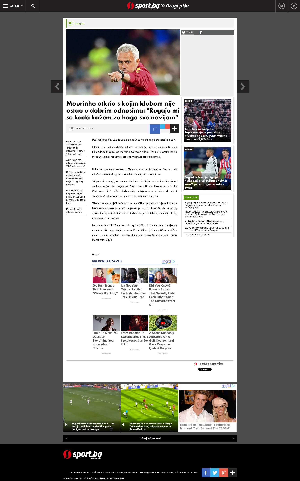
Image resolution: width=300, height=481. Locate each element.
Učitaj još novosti (150, 438)
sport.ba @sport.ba (210, 363)
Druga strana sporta (128, 472)
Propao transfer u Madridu (197, 234)
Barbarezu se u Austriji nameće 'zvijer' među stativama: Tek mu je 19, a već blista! (75, 147)
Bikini (195, 472)
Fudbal (188, 101)
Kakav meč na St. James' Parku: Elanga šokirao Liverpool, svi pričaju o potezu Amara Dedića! (151, 426)
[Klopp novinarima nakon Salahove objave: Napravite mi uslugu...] (243, 91)
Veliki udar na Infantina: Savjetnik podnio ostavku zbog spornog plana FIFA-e (204, 222)
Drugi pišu (177, 6)
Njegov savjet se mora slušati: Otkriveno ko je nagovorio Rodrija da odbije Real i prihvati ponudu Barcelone (206, 214)
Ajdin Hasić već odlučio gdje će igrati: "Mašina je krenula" (76, 163)
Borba (113, 472)
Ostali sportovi (147, 472)
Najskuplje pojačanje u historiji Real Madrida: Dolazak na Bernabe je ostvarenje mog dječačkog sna (206, 205)
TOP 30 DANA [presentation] (191, 198)
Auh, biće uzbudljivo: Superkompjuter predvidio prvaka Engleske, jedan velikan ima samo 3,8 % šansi (206, 134)
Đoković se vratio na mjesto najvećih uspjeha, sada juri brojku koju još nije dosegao (75, 178)
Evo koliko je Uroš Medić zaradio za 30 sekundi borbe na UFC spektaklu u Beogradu (207, 229)
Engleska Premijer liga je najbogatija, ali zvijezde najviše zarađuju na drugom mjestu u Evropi (206, 182)
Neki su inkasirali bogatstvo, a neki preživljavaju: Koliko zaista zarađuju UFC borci (76, 196)
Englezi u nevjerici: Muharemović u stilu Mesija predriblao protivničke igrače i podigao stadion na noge (93, 426)
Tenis (105, 472)
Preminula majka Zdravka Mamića (74, 210)
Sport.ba (75, 472)
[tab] (191, 197)
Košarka (96, 472)
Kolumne (186, 472)
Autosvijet (161, 472)
